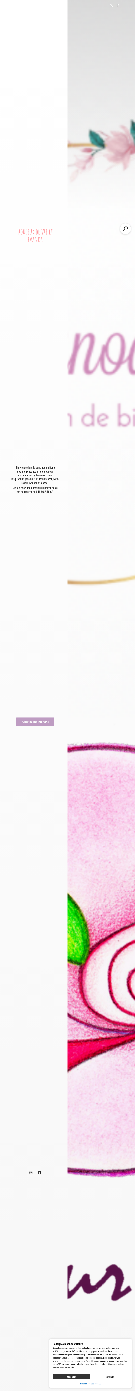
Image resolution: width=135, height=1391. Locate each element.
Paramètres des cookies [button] (90, 1383)
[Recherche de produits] (125, 229)
